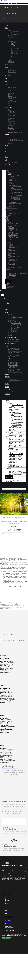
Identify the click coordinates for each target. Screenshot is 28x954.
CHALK (10, 60)
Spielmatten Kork (11, 208)
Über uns (7, 284)
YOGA (10, 30)
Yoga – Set (11, 241)
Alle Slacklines (11, 110)
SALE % (7, 278)
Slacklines (8, 107)
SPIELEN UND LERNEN (11, 38)
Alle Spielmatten (12, 70)
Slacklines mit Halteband (16, 196)
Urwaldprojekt (12, 162)
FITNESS (11, 62)
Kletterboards (12, 139)
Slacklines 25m (16, 190)
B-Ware (7, 281)
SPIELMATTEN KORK (14, 178)
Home (6, 25)
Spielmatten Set (14, 214)
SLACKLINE (12, 41)
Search (2, 293)
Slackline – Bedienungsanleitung (17, 266)
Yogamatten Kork (17, 176)
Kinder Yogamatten (12, 100)
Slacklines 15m (16, 187)
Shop (6, 28)
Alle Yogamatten (12, 87)
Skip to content (3, 0)
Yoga (6, 84)
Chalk (7, 134)
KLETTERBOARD (14, 59)
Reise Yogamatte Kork (11, 93)
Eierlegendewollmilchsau (16, 140)
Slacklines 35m (16, 193)
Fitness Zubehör (10, 142)
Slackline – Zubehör (16, 201)
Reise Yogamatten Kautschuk (12, 97)
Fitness (7, 137)
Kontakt (7, 164)
